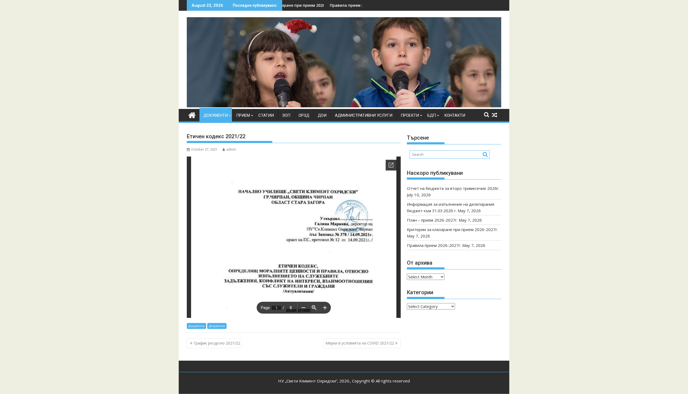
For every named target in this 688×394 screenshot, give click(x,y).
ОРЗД (304, 115)
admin (231, 149)
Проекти (410, 115)
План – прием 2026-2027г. (432, 220)
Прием (243, 115)
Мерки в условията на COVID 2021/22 (359, 343)
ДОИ (322, 115)
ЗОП (286, 115)
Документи (215, 115)
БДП (431, 115)
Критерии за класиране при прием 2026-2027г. (452, 229)
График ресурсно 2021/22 (217, 343)
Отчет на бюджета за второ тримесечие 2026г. (453, 188)
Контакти (454, 115)
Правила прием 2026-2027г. (330, 5)
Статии (266, 115)
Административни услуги (363, 115)
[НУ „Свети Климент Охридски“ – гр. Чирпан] (344, 105)
